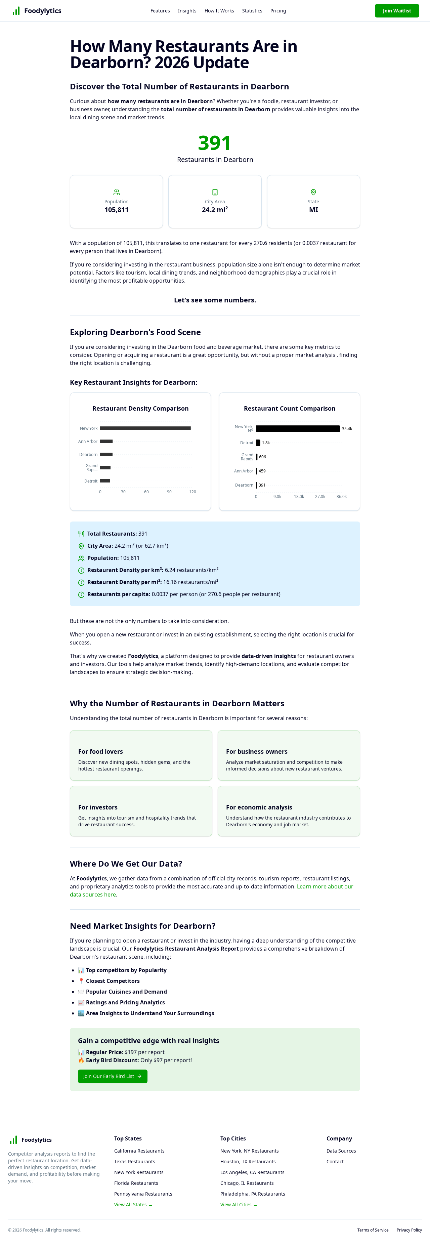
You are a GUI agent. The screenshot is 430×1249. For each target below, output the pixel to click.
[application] (140, 458)
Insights (187, 10)
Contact (335, 1161)
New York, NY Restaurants (249, 1151)
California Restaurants (139, 1151)
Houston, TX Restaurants (248, 1161)
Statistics (252, 10)
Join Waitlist (397, 10)
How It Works (219, 10)
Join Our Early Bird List (108, 1076)
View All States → (133, 1204)
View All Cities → (239, 1204)
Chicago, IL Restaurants (247, 1183)
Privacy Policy (409, 1230)
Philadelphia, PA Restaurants (252, 1194)
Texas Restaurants (134, 1161)
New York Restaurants (139, 1172)
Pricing (278, 10)
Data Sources (341, 1151)
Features (160, 10)
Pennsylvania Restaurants (143, 1194)
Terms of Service (373, 1230)
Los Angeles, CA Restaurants (252, 1172)
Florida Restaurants (136, 1183)
